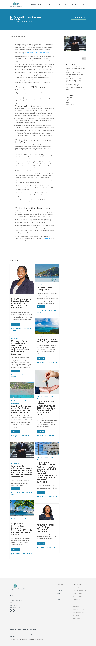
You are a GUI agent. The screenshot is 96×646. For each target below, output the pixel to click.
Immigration (76, 606)
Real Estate (76, 615)
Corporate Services (78, 593)
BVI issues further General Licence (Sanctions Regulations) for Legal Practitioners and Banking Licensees (20, 347)
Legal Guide (14, 22)
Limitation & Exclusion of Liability (18, 634)
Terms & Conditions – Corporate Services (20, 632)
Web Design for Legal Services (26, 639)
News (71, 4)
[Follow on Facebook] (11, 610)
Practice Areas (48, 4)
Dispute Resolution (78, 596)
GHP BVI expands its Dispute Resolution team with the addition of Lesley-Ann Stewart (21, 303)
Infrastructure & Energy (79, 609)
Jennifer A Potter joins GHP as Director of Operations (45, 528)
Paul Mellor (41, 311)
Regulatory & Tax (77, 618)
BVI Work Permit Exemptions (45, 289)
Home (58, 587)
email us (47, 238)
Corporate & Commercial (79, 590)
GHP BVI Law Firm (36, 4)
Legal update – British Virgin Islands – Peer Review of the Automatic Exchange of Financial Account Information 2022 (21, 471)
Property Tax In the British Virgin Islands (47, 340)
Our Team (58, 4)
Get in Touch (79, 18)
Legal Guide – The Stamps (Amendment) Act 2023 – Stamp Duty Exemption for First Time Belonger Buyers (46, 408)
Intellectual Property (78, 612)
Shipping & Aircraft (77, 621)
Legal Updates (14, 338)
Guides (65, 4)
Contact (84, 4)
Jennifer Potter (15, 36)
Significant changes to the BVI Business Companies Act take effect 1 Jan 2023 (21, 409)
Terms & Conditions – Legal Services (27, 629)
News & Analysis (26, 22)
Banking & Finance (77, 587)
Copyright (31, 634)
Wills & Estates (77, 624)
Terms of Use (13, 629)
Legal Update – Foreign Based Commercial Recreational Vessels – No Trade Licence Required (21, 529)
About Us (77, 4)
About (58, 599)
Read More (15, 324)
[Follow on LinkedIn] (14, 610)
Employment (76, 599)
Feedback (12, 636)
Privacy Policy (39, 634)
